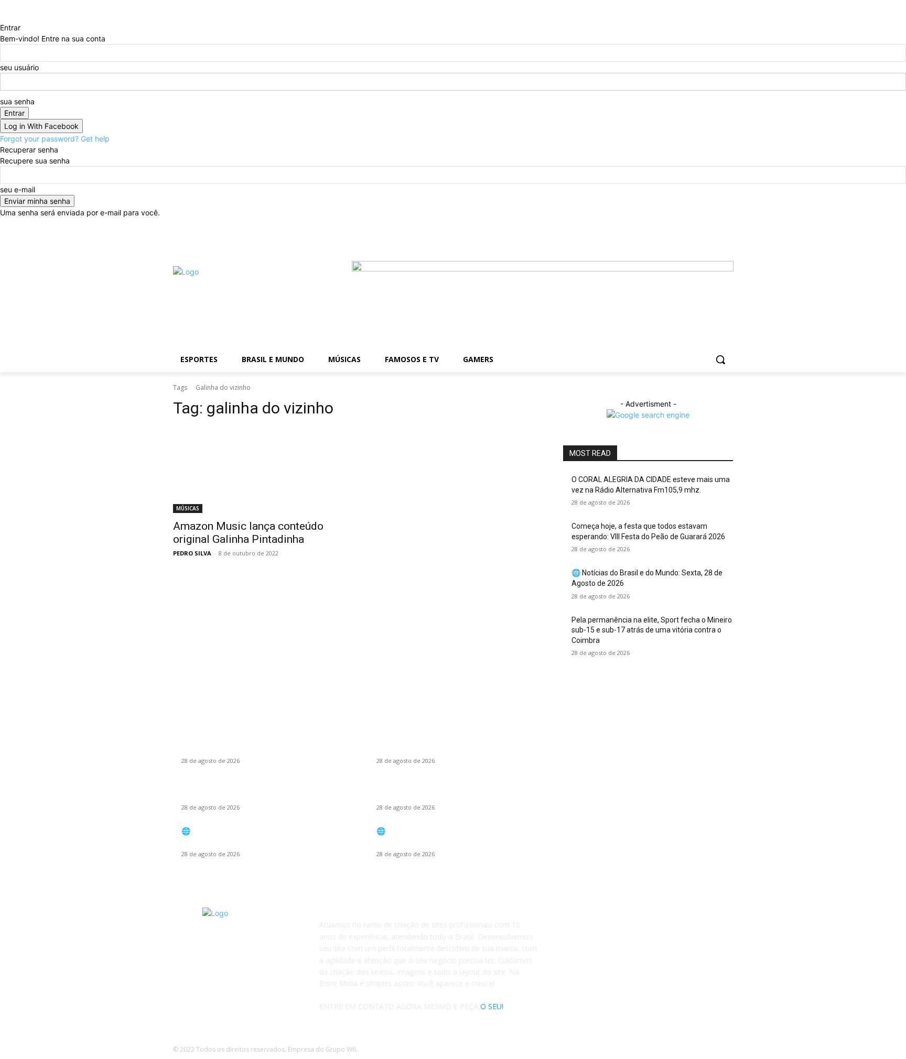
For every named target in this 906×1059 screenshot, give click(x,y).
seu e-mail (17, 189)
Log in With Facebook (41, 126)
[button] (720, 359)
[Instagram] (599, 932)
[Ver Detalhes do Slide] (543, 269)
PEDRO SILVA (192, 553)
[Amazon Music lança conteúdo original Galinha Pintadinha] (258, 470)
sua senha (17, 101)
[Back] (3, 16)
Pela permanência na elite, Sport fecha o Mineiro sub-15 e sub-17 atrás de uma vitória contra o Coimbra (651, 630)
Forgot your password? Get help (55, 138)
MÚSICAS (187, 508)
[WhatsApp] (624, 932)
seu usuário (19, 67)
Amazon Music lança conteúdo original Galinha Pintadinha (248, 532)
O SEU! (491, 1006)
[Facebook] (625, 226)
